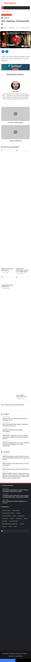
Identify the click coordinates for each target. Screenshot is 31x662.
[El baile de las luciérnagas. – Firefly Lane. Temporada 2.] (23, 208)
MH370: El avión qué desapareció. (7, 269)
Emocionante (5, 518)
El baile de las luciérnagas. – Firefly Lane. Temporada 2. (22, 270)
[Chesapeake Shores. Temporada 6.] (8, 280)
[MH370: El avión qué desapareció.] (8, 208)
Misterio (26, 518)
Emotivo (12, 518)
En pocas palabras (6, 14)
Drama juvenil (21, 515)
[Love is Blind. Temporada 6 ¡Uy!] (23, 335)
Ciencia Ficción (15, 510)
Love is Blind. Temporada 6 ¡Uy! (21, 395)
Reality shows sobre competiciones (10, 523)
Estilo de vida (19, 518)
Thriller (10, 526)
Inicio (3, 11)
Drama (14, 515)
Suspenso (4, 526)
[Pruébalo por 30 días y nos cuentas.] (15, 67)
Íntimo (15, 526)
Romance (22, 523)
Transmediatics (19, 656)
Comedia (18, 513)
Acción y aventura (6, 510)
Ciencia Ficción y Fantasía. (16, 74)
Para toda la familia (13, 521)
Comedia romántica (6, 515)
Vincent (5, 27)
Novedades (4, 521)
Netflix (7, 11)
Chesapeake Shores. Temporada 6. (7, 285)
